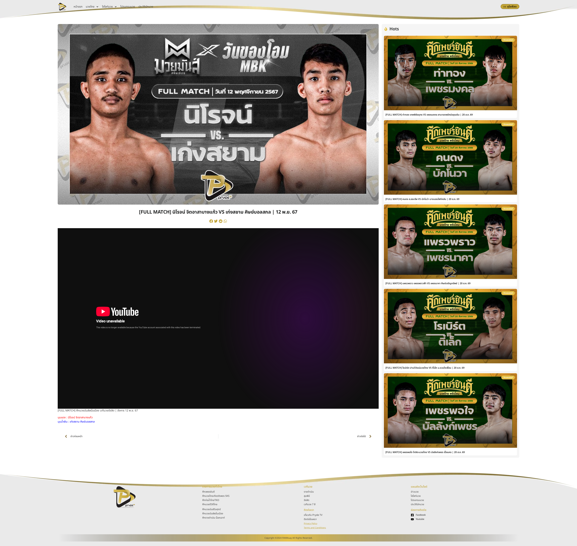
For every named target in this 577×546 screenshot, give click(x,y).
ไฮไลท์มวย (107, 7)
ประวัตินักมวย (145, 7)
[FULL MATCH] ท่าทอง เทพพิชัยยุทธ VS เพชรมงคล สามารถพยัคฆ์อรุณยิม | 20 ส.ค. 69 (429, 115)
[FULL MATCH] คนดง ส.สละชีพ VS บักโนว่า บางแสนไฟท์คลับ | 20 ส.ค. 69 (422, 199)
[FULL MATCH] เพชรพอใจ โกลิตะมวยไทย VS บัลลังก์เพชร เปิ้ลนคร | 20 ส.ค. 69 (425, 452)
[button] (211, 221)
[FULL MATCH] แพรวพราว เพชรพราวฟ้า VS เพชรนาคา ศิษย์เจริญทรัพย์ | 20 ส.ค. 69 (427, 283)
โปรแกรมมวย (127, 7)
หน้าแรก (78, 7)
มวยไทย (90, 7)
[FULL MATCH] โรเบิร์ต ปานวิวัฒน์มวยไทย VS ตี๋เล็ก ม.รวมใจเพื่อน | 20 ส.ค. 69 (424, 368)
